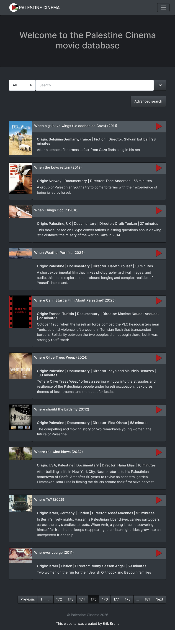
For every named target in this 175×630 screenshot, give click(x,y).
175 (93, 599)
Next (159, 599)
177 (116, 599)
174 (82, 599)
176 (105, 599)
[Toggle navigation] (163, 7)
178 (128, 599)
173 (71, 599)
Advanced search (148, 101)
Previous (28, 599)
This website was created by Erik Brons (87, 623)
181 (147, 599)
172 (59, 599)
